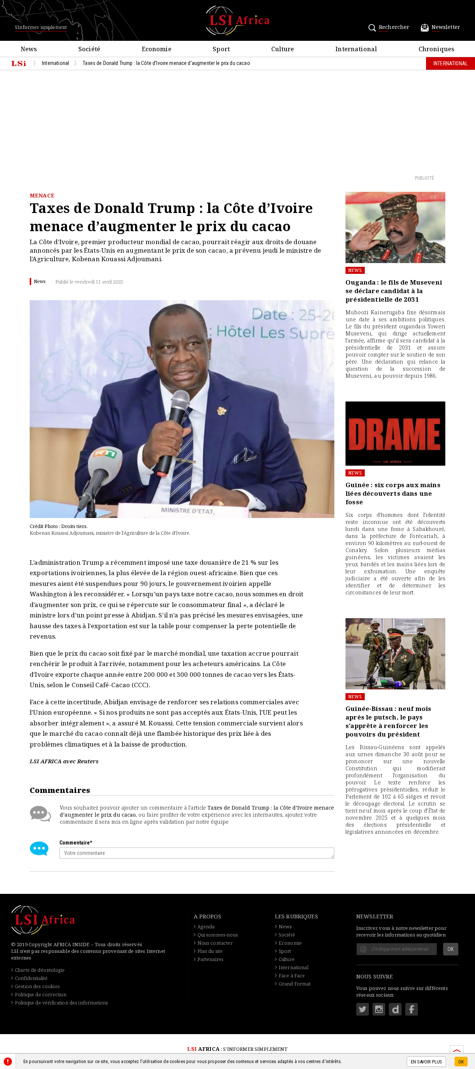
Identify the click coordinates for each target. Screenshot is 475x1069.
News (355, 270)
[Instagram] (379, 1009)
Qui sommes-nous (217, 934)
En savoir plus (426, 1062)
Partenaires (210, 959)
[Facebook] (411, 1009)
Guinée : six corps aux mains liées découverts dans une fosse (392, 493)
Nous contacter (215, 943)
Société (287, 934)
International (293, 967)
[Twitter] (362, 1009)
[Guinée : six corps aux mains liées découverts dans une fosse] (395, 433)
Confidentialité (31, 978)
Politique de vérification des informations (61, 1002)
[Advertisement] (237, 122)
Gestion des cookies (37, 986)
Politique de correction (40, 994)
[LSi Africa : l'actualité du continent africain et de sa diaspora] (237, 20)
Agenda (206, 926)
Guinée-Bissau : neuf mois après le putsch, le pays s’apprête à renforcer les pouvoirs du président (388, 721)
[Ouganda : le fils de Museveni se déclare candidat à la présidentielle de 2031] (395, 227)
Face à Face (292, 975)
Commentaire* (75, 843)
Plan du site (210, 951)
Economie (290, 943)
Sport (285, 951)
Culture (287, 959)
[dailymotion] (395, 1009)
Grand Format (295, 983)
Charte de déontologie (40, 970)
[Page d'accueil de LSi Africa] (18, 63)
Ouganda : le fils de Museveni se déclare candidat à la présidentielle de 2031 (393, 291)
